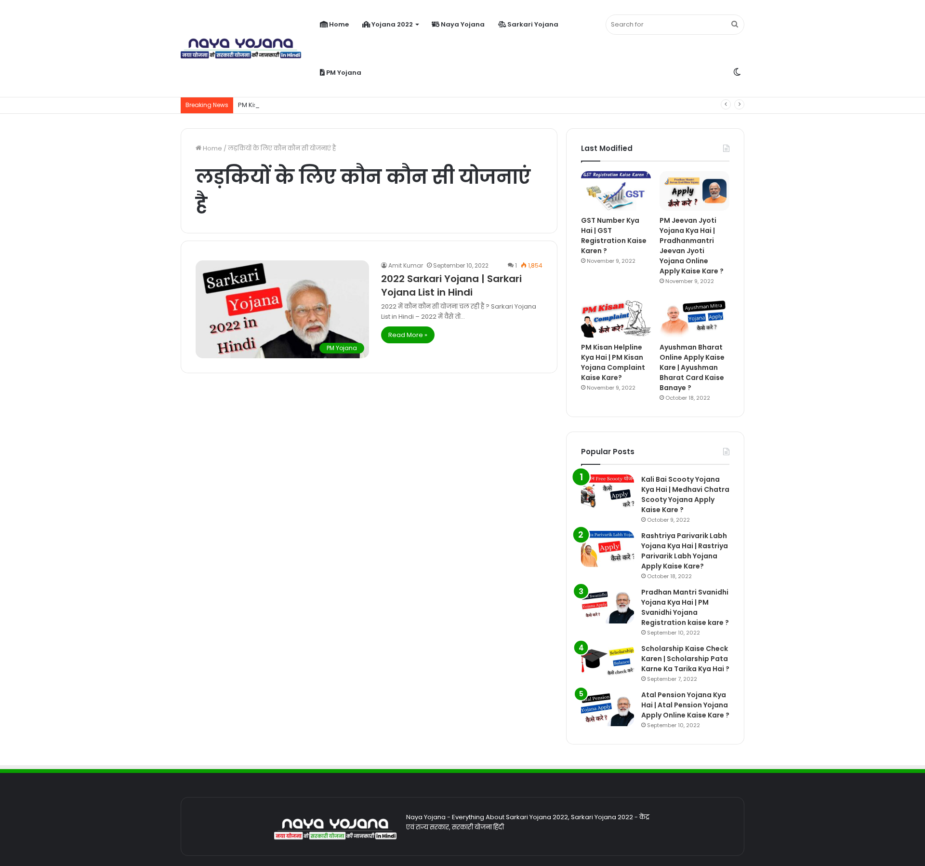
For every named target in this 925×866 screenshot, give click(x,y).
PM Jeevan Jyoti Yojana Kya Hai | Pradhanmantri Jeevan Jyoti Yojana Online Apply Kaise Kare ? (692, 246)
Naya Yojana (462, 24)
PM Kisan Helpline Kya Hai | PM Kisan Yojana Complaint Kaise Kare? (613, 362)
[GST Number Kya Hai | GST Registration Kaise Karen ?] (616, 191)
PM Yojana (343, 72)
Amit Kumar (405, 265)
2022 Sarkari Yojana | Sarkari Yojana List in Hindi (451, 285)
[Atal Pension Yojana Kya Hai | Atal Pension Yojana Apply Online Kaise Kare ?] (607, 708)
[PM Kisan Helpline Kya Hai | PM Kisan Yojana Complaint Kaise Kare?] (616, 318)
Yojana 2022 (391, 24)
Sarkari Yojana (532, 24)
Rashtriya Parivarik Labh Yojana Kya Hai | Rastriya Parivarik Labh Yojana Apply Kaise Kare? (684, 551)
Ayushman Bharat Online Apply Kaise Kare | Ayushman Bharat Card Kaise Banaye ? (692, 367)
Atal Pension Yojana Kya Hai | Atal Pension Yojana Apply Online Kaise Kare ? (685, 705)
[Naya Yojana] (241, 49)
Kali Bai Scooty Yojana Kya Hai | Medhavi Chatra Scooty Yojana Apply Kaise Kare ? (685, 494)
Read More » (407, 334)
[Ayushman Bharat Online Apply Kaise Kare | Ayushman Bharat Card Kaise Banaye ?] (694, 318)
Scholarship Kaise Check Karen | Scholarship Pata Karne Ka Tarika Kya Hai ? (685, 659)
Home (338, 24)
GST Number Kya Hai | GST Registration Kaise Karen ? (614, 236)
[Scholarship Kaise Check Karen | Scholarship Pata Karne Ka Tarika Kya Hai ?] (607, 662)
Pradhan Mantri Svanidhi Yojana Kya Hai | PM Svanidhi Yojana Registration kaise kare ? (685, 607)
